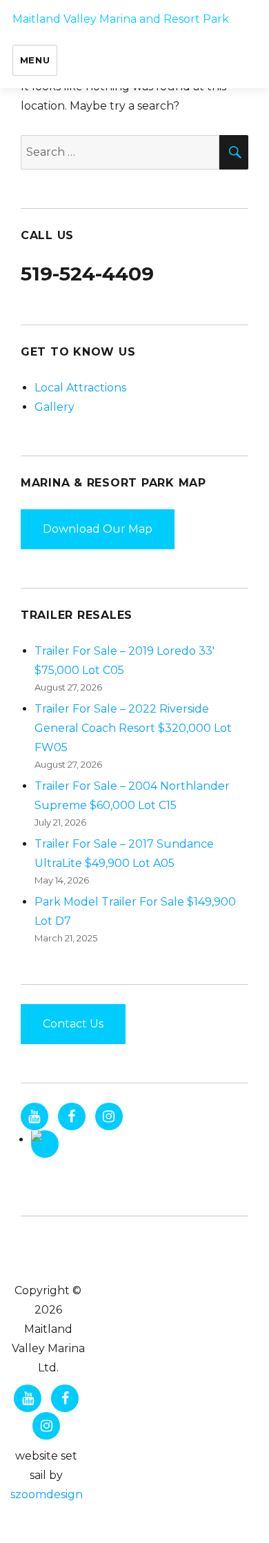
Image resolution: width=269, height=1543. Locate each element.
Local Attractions (80, 387)
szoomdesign (46, 1494)
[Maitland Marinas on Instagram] (109, 1116)
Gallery (54, 406)
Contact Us (73, 1023)
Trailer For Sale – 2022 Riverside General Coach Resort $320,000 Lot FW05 (133, 728)
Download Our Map (97, 528)
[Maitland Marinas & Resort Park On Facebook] (72, 1116)
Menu (35, 59)
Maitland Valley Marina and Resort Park (120, 18)
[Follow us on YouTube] (34, 1116)
